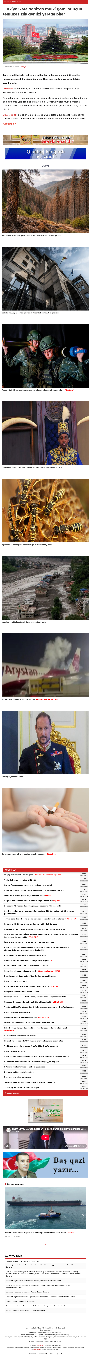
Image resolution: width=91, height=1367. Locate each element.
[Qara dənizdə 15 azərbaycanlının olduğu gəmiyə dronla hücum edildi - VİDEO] (45, 1208)
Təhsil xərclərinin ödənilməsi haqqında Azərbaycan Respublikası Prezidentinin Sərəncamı (39, 1306)
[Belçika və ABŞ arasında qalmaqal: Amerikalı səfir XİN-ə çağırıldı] (45, 279)
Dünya (23, 67)
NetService (37, 1349)
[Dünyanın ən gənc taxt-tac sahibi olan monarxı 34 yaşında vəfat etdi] (45, 433)
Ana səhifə (32, 1354)
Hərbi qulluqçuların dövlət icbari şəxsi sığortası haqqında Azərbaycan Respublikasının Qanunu (41, 1297)
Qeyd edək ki (10, 115)
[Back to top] (84, 1360)
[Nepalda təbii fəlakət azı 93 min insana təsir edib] (45, 588)
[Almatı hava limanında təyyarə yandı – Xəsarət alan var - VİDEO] (45, 665)
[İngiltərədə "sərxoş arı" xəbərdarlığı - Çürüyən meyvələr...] (45, 510)
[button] (82, 1216)
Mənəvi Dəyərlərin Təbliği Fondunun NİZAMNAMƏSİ (25, 1310)
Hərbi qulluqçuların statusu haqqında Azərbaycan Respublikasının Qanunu (33, 1280)
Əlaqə (52, 1354)
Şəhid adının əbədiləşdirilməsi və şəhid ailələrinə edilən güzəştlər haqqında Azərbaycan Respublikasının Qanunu (38, 1286)
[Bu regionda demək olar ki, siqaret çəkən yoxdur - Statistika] (45, 820)
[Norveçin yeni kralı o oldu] (45, 742)
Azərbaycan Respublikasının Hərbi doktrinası (22, 1261)
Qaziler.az (8, 89)
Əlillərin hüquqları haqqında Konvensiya (21, 1301)
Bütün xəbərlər (13, 1093)
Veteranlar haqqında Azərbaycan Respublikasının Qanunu (27, 1292)
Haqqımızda (43, 1354)
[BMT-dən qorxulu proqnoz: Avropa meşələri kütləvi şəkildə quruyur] (45, 201)
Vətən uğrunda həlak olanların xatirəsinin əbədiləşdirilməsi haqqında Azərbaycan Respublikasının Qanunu (42, 1266)
